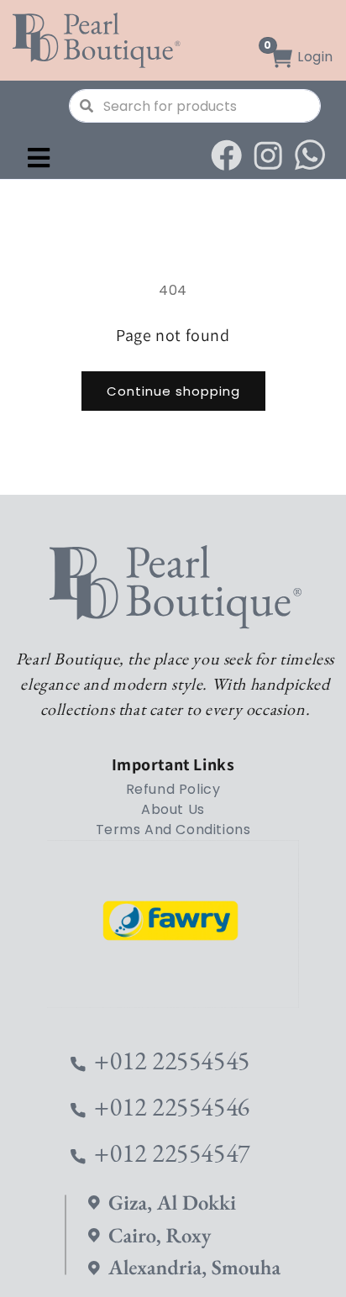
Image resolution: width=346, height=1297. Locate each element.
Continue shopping (173, 391)
